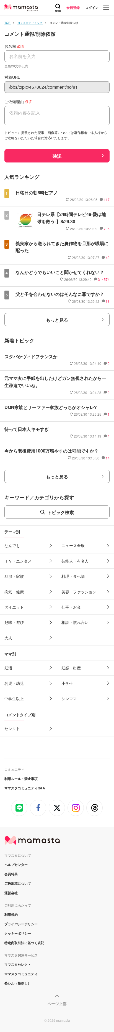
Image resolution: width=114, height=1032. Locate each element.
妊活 (8, 667)
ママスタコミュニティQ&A (24, 788)
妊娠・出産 (71, 667)
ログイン (92, 7)
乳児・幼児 (14, 683)
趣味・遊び (14, 622)
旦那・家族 (14, 576)
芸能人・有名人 (75, 561)
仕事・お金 (71, 607)
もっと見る (57, 320)
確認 (57, 156)
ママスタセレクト (17, 964)
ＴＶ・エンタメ (18, 561)
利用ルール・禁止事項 (21, 778)
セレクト (12, 728)
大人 (8, 637)
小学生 (67, 683)
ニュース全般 (73, 545)
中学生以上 (14, 698)
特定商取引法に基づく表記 (24, 942)
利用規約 (11, 914)
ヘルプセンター (16, 864)
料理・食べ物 (73, 576)
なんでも (12, 545)
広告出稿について (17, 883)
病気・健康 (14, 591)
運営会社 (11, 892)
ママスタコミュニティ (21, 973)
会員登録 (73, 7)
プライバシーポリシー (21, 924)
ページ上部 (57, 1003)
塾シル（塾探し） (17, 983)
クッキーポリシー (17, 933)
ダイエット (14, 607)
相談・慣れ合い (75, 622)
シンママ (69, 698)
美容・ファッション (78, 591)
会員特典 (11, 874)
